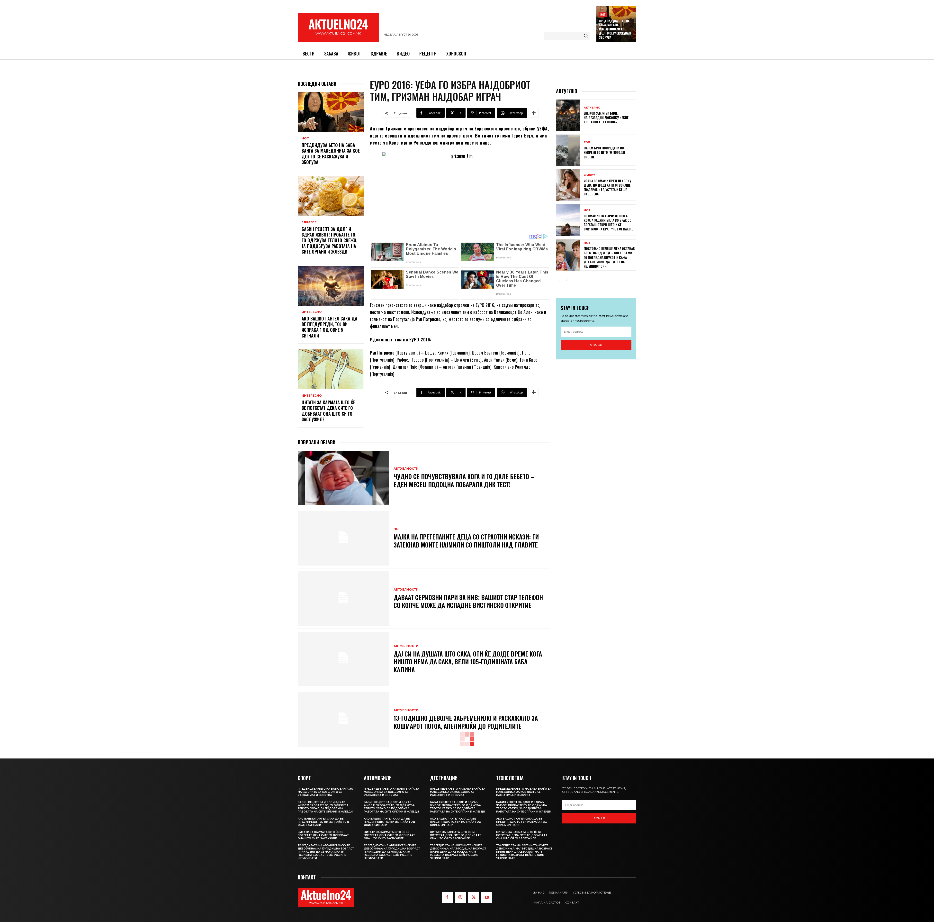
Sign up (596, 345)
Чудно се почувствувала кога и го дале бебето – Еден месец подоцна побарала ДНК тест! (464, 480)
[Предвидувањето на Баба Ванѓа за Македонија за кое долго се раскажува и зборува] (331, 112)
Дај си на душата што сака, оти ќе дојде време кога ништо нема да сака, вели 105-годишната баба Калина (468, 661)
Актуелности (406, 468)
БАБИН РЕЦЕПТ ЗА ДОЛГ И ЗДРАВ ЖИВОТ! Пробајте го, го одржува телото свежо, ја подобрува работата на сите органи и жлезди (329, 240)
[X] (473, 897)
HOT (603, 14)
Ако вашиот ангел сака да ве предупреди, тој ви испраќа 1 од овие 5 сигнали (329, 327)
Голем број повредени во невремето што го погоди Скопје (604, 152)
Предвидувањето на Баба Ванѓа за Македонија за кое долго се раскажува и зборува (615, 29)
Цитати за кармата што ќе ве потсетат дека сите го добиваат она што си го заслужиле (328, 410)
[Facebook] (447, 897)
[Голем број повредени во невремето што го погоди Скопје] (568, 150)
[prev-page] (559, 280)
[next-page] (567, 280)
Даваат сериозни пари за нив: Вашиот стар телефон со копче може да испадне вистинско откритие (468, 601)
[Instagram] (460, 897)
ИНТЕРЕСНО (312, 311)
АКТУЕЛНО (592, 107)
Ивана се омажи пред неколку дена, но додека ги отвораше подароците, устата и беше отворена (607, 187)
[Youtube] (486, 897)
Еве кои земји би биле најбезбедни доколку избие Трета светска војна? (606, 117)
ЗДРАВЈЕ (309, 222)
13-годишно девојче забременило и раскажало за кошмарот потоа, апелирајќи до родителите (466, 721)
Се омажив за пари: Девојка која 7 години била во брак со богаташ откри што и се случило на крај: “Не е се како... (608, 222)
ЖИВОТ (589, 175)
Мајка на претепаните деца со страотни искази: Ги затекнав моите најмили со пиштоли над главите (466, 540)
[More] (534, 113)
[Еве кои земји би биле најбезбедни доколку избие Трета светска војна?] (568, 115)
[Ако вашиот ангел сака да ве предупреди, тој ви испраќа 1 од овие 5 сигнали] (331, 286)
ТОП (587, 142)
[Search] (585, 36)
